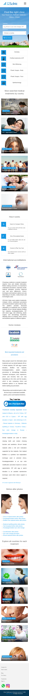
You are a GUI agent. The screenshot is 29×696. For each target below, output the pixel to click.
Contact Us (3, 667)
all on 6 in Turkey (18, 413)
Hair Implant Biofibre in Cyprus (10, 189)
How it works (4, 669)
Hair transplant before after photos (13, 526)
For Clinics (3, 675)
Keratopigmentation (7, 658)
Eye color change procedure (11, 533)
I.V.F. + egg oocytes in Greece (9, 132)
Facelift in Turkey (20, 426)
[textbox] (14, 27)
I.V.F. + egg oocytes (7, 582)
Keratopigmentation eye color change (14, 527)
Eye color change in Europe (13, 430)
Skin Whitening (6, 601)
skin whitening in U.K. (20, 420)
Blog (2, 673)
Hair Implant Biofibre (7, 639)
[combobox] (14, 26)
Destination (5, 29)
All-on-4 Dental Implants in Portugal (11, 113)
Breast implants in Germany (11, 423)
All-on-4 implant (7, 516)
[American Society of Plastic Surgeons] (20, 274)
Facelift (5, 531)
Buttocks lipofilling (8, 524)
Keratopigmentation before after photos (14, 518)
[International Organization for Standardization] (8, 267)
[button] (25, 3)
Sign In (3, 681)
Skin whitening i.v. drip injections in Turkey (13, 151)
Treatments (4, 679)
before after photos (17, 516)
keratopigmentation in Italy (9, 433)
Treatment (5, 23)
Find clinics (8, 38)
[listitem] (14, 33)
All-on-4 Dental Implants (8, 563)
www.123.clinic (9, 693)
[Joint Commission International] (21, 267)
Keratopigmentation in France (9, 208)
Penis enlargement (7, 620)
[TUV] (8, 274)
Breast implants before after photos (13, 535)
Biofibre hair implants (9, 520)
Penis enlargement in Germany (10, 170)
